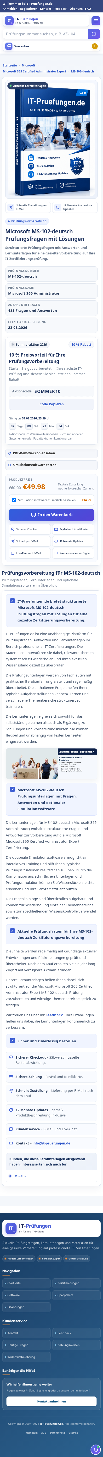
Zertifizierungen (68, 1283)
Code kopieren (52, 404)
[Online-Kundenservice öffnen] (96, 1450)
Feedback (60, 9)
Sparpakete (65, 1295)
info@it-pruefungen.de (51, 1143)
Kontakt (45, 9)
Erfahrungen (15, 1307)
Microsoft (28, 65)
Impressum (31, 1432)
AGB (43, 1432)
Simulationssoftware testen (35, 465)
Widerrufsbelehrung (21, 1357)
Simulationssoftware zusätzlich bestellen (47, 500)
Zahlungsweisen (68, 1345)
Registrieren (29, 9)
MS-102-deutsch (82, 71)
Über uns (76, 9)
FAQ (88, 9)
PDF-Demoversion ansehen (34, 453)
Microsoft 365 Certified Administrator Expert (34, 71)
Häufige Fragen (17, 1345)
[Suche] (94, 34)
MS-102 (20, 1176)
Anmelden (10, 9)
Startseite (10, 65)
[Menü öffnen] (96, 20)
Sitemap (73, 1432)
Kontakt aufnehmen (51, 1401)
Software (13, 1295)
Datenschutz (57, 1432)
